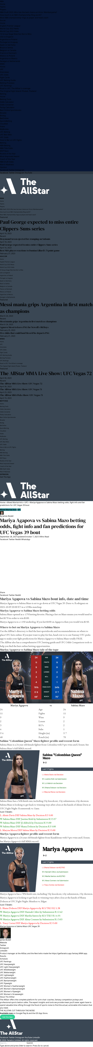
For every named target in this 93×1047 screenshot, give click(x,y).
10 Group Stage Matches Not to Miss (16, 34)
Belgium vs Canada (8, 50)
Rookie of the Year (8, 153)
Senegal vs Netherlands (10, 61)
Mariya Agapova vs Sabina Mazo (14, 926)
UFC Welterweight (7, 972)
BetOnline (4, 118)
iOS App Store (41, 1013)
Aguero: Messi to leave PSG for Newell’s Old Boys (24, 327)
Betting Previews (7, 83)
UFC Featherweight (8, 978)
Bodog (3, 115)
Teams (3, 7)
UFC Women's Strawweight (11, 994)
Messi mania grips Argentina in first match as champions (46, 308)
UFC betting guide (46, 642)
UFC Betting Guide (8, 80)
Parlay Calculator (7, 107)
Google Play (21, 1013)
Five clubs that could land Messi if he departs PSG (24, 333)
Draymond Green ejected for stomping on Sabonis (25, 239)
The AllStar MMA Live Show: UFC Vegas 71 (21, 389)
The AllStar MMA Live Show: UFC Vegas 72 (46, 373)
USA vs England (6, 36)
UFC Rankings (6, 85)
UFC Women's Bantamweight (12, 989)
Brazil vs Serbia (6, 47)
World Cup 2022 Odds (9, 31)
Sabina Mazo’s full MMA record (15, 748)
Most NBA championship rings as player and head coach (24, 17)
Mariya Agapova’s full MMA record (21, 841)
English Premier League (10, 26)
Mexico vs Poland (7, 56)
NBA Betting (5, 145)
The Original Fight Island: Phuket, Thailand (18, 91)
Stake (2, 126)
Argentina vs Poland (8, 39)
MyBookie (4, 129)
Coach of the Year (7, 159)
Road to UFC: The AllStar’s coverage (15, 88)
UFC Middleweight (8, 969)
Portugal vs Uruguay (9, 42)
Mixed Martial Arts (15, 502)
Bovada (3, 113)
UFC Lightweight (7, 975)
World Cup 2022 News (9, 28)
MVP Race (4, 151)
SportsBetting (6, 121)
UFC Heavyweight (7, 964)
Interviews (4, 72)
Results (3, 956)
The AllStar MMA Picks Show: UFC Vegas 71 (21, 395)
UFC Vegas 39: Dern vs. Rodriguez (68, 603)
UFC (1, 69)
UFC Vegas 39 (34, 926)
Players (3, 9)
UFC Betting (5, 132)
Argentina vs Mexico (8, 58)
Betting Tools (5, 99)
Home (2, 4)
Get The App (5, 477)
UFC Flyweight (6, 983)
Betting (3, 94)
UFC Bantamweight (8, 980)
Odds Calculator (7, 102)
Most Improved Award (9, 156)
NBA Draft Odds (7, 162)
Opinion (3, 167)
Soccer (3, 20)
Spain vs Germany (7, 45)
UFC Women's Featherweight (12, 986)
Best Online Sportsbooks (10, 110)
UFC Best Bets (6, 134)
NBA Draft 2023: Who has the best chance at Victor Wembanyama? (28, 12)
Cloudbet (4, 123)
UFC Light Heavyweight (10, 967)
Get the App (7, 1017)
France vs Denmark (8, 53)
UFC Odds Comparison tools (74, 642)
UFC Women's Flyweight (10, 991)
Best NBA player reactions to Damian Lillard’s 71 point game (30, 250)
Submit (30, 1043)
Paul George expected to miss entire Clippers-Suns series (39, 225)
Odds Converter (7, 104)
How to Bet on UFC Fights (11, 140)
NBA (2, 1)
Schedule (4, 959)
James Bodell (7, 516)
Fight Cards (5, 77)
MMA (2, 64)
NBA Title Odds (6, 148)
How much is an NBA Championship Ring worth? (21, 15)
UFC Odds (4, 75)
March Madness (7, 164)
